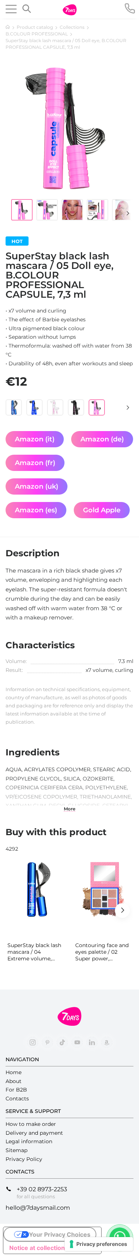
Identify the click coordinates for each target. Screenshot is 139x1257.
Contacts (17, 1098)
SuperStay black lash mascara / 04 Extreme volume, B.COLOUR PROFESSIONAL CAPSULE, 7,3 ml (34, 952)
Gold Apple (101, 510)
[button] (124, 213)
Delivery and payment (34, 1133)
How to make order (31, 1124)
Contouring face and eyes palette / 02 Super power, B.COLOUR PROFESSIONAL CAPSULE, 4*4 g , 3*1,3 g (103, 952)
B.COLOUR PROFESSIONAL (37, 34)
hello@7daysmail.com (38, 1207)
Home (13, 1072)
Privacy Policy (24, 1159)
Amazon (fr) (35, 463)
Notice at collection (37, 1247)
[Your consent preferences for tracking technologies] (98, 1244)
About (13, 1081)
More (69, 809)
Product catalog (35, 27)
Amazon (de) (102, 439)
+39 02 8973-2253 (42, 1189)
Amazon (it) (34, 439)
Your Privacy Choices (59, 1234)
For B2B (16, 1089)
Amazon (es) (36, 510)
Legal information (29, 1141)
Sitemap (16, 1150)
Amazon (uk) (36, 486)
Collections (72, 27)
